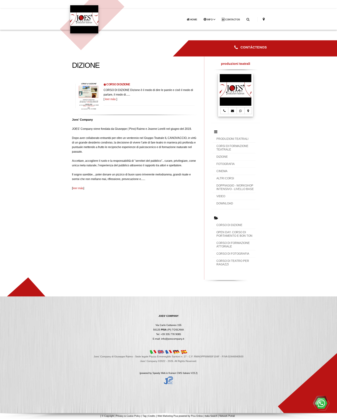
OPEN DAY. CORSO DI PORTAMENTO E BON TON (234, 234)
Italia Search (211, 416)
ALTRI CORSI (225, 178)
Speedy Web (159, 373)
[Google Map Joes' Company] (264, 19)
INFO (209, 19)
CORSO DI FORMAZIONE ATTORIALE (233, 244)
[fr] (168, 351)
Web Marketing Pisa (167, 416)
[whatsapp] (321, 403)
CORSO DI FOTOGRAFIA (232, 253)
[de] (176, 351)
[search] (247, 19)
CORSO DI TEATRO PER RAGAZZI (232, 262)
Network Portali (227, 416)
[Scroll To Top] (330, 415)
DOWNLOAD (224, 203)
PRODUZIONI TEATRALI (232, 138)
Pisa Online (197, 416)
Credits (151, 416)
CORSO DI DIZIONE (229, 225)
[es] (183, 351)
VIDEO (220, 196)
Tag (144, 416)
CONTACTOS (232, 19)
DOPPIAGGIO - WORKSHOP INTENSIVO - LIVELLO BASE (235, 187)
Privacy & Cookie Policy (128, 416)
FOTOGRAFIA (225, 163)
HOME (193, 19)
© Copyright (108, 416)
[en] (160, 351)
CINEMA (221, 171)
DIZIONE (222, 156)
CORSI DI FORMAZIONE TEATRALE (232, 148)
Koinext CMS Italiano (179, 373)
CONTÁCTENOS (252, 47)
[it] (153, 351)
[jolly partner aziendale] (168, 380)
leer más (110, 99)
